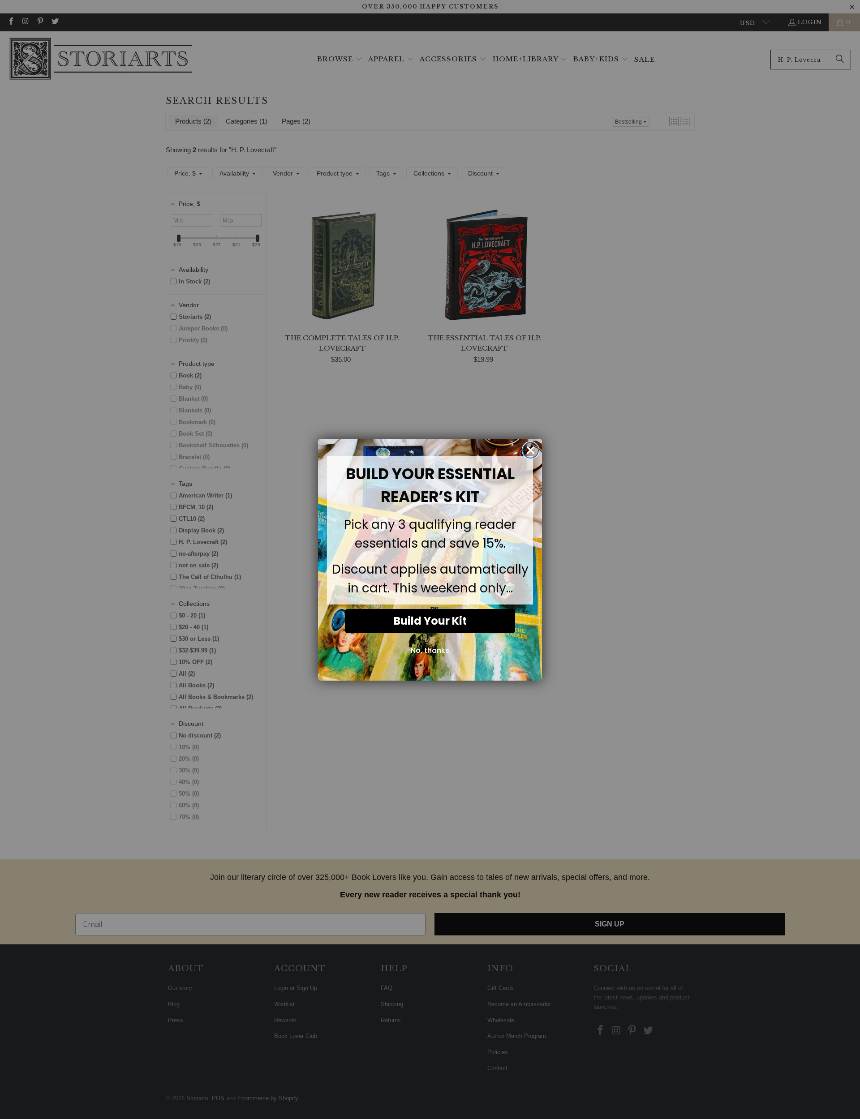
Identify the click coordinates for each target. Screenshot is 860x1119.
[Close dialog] (530, 450)
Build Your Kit (430, 620)
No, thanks (430, 650)
